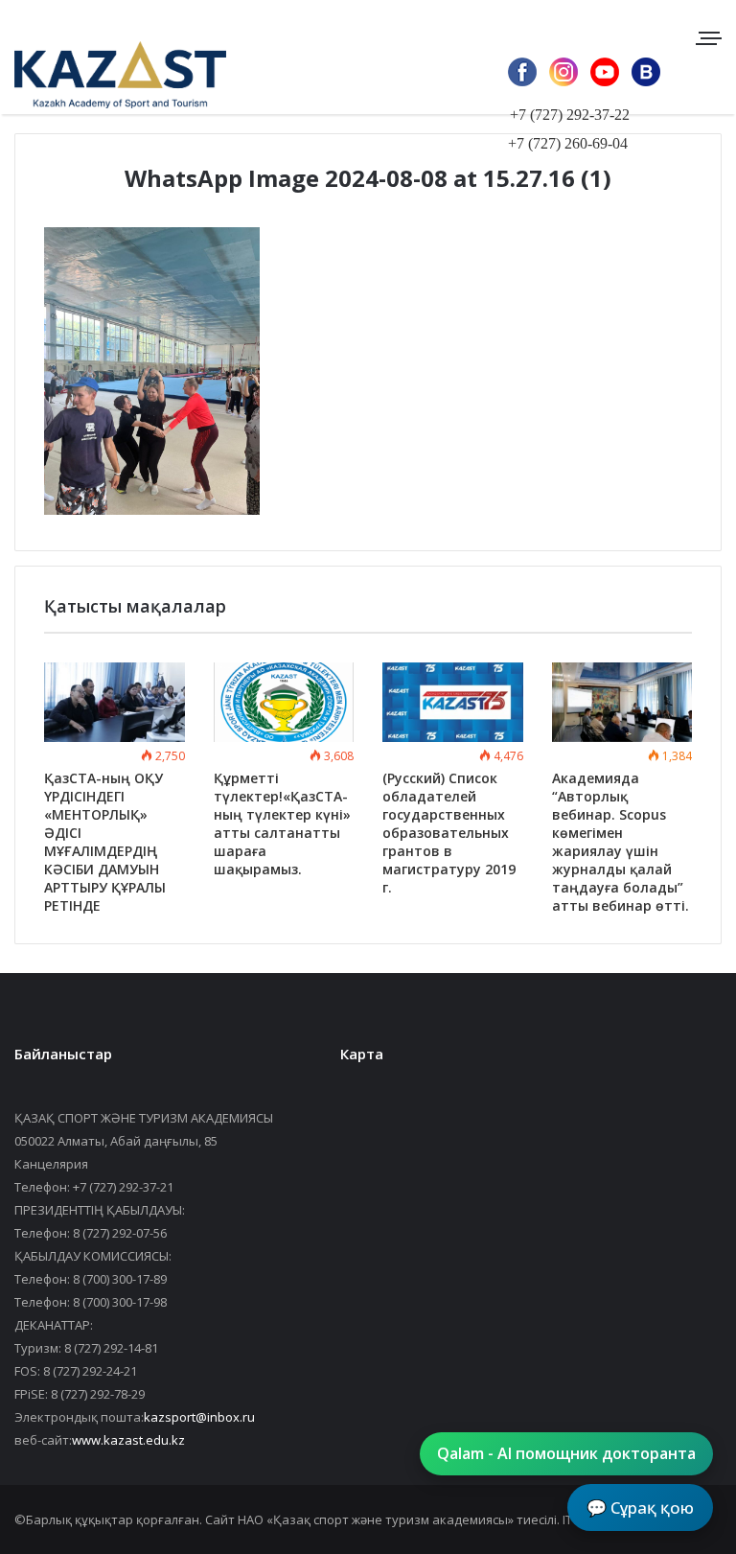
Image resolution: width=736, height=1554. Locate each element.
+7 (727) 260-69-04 (568, 143)
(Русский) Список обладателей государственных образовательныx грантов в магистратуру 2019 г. (449, 832)
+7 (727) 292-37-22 (570, 114)
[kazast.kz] (105, 74)
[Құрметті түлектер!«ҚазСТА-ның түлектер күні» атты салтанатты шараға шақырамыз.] (284, 702)
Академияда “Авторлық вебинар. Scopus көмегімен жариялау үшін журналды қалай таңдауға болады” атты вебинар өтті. (620, 842)
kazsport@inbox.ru (199, 1417)
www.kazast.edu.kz (128, 1440)
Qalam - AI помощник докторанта (566, 1453)
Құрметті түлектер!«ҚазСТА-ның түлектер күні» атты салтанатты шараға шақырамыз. (282, 823)
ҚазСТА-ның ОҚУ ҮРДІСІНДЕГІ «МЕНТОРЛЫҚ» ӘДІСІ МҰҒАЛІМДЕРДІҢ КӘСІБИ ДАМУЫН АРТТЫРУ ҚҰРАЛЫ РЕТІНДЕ (105, 842)
